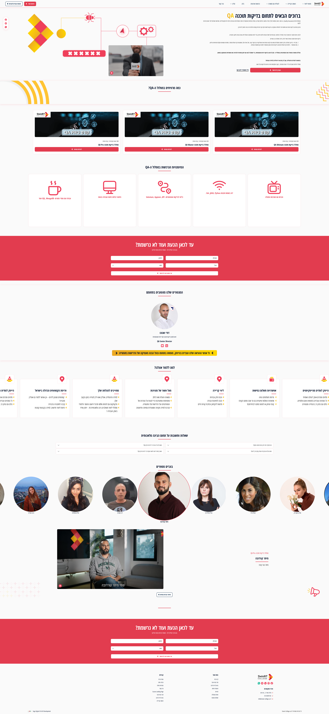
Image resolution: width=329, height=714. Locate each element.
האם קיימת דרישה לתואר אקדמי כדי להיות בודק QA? (150, 451)
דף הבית (216, 679)
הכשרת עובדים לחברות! (15, 4)
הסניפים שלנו (160, 685)
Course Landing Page (157, 692)
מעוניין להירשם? (276, 70)
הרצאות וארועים (255, 4)
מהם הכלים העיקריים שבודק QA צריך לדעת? (261, 451)
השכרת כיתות (215, 689)
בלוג (243, 4)
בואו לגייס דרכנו (214, 685)
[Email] (6, 23)
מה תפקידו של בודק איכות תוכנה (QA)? (262, 445)
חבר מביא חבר (215, 682)
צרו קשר (161, 689)
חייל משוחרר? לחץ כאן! (243, 70)
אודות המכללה (215, 695)
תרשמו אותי (31, 4)
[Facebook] (6, 19)
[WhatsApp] (6, 27)
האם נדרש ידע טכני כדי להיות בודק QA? (152, 445)
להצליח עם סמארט (273, 4)
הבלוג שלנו (160, 682)
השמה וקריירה (292, 4)
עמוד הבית (161, 679)
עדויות (216, 692)
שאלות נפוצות (215, 698)
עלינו (233, 4)
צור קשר (221, 4)
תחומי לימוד (307, 4)
